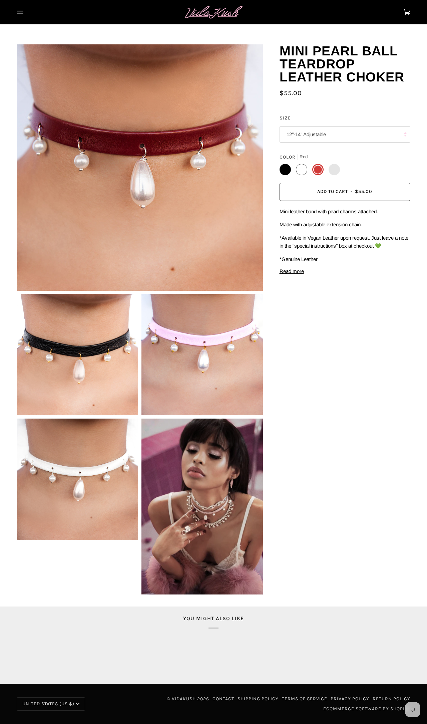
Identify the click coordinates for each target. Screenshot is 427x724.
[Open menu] (27, 12)
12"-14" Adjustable (306, 134)
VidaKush (184, 699)
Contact (223, 699)
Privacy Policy (350, 699)
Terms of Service (304, 699)
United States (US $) (48, 704)
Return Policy (391, 699)
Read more (292, 271)
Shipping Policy (258, 699)
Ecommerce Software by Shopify (366, 709)
